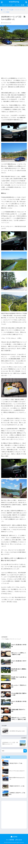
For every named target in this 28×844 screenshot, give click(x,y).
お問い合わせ (18, 839)
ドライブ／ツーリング (15, 639)
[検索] (25, 750)
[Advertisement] (14, 61)
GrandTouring (14, 2)
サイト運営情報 (10, 839)
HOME (14, 837)
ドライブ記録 (4, 639)
